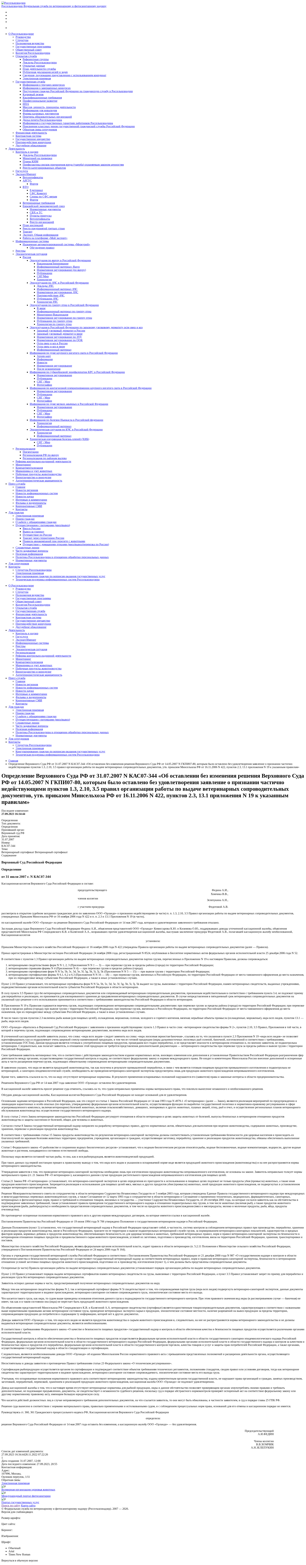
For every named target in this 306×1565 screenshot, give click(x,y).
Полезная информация (29, 553)
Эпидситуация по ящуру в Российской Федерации (60, 260)
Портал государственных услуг (20, 1502)
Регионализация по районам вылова (45, 458)
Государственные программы (33, 46)
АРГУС (27, 180)
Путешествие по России (37, 534)
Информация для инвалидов (40, 110)
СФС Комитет (38, 193)
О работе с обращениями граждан (36, 522)
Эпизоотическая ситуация (31, 253)
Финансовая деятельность (31, 132)
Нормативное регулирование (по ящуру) (61, 269)
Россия (27, 257)
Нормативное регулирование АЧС (57, 292)
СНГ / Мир (43, 381)
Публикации (44, 273)
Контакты (21, 509)
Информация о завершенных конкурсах (47, 88)
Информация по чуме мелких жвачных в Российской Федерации (69, 403)
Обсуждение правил (42, 247)
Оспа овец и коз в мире (51, 346)
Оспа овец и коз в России (52, 343)
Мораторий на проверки (37, 158)
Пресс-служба (16, 483)
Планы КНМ (30, 161)
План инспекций (33, 225)
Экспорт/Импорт (26, 174)
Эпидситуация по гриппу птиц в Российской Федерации (64, 305)
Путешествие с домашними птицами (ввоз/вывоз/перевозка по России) (66, 544)
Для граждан (16, 512)
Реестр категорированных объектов (44, 167)
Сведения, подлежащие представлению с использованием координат (64, 75)
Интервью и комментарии (31, 499)
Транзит (27, 231)
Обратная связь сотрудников (40, 129)
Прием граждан (25, 518)
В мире (41, 308)
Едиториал (36, 190)
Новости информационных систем (37, 493)
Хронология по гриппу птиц (54, 324)
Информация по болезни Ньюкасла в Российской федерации (66, 419)
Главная (13, 760)
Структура (22, 40)
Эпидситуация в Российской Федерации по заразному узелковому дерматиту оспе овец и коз (86, 327)
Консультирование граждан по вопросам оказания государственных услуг (60, 576)
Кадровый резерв (33, 94)
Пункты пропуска (41, 215)
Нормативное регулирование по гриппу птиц (64, 317)
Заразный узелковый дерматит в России (61, 330)
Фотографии (44, 384)
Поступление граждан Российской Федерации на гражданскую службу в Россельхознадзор (78, 91)
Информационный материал (54, 349)
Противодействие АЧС (51, 295)
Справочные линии (27, 547)
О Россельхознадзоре (21, 33)
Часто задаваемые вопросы (32, 550)
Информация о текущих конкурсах (44, 84)
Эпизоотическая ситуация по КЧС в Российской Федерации (66, 429)
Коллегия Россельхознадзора (33, 52)
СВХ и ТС (36, 212)
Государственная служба (30, 81)
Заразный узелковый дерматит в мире (60, 333)
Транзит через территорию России (43, 538)
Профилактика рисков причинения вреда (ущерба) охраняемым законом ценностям (73, 164)
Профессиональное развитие (40, 100)
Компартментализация (29, 467)
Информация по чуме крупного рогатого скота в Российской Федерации (74, 352)
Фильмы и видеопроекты (31, 502)
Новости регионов (27, 490)
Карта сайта (28, 1505)
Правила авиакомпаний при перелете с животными (54, 541)
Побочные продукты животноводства (38, 474)
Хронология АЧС (47, 301)
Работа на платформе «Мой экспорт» (45, 238)
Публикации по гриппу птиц (54, 321)
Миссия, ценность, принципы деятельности (49, 107)
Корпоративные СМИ (29, 506)
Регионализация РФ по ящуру (41, 455)
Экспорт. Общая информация (40, 234)
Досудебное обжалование (31, 145)
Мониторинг (23, 464)
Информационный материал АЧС (57, 289)
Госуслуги (22, 171)
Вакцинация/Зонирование (53, 263)
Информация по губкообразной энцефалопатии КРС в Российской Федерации (77, 372)
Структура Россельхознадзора (34, 569)
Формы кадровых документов (41, 113)
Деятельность (16, 148)
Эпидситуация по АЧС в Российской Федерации (59, 282)
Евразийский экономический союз (44, 206)
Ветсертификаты (33, 177)
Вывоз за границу (33, 531)
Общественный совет (29, 49)
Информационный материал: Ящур (58, 266)
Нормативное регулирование (54, 365)
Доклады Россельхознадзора (40, 62)
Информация (45, 359)
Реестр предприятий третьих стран (44, 228)
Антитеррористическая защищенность (39, 480)
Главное (20, 486)
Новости (42, 362)
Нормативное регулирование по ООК (60, 340)
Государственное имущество (33, 139)
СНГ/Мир (43, 276)
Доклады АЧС (45, 285)
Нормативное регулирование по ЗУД (59, 336)
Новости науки (25, 496)
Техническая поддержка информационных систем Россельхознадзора (58, 579)
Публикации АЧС (47, 298)
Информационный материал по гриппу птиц (64, 311)
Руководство (23, 36)
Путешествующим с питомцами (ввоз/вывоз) (43, 525)
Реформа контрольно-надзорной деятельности (43, 461)
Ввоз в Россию (32, 528)
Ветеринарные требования (39, 202)
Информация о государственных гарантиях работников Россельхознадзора (68, 123)
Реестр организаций (42, 222)
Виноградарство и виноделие (33, 477)
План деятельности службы (39, 68)
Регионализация (25, 448)
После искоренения (48, 368)
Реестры (21, 250)
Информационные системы (32, 241)
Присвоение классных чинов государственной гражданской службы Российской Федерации (79, 126)
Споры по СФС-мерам (43, 196)
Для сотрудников (18, 563)
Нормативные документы (45, 209)
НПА (26, 103)
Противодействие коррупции (33, 142)
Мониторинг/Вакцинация (52, 314)
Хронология (44, 279)
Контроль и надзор (27, 151)
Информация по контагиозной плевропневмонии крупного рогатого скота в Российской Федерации (91, 388)
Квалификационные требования (42, 97)
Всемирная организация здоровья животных (28, 1489)
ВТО (26, 186)
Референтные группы (36, 59)
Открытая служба (26, 56)
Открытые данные (34, 65)
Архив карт (44, 356)
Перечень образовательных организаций (47, 116)
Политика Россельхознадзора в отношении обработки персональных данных (62, 557)
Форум (34, 183)
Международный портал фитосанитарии (26, 1495)
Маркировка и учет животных (34, 470)
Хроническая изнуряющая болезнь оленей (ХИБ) (59, 439)
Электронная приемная (37, 78)
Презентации (31, 451)
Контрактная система (28, 135)
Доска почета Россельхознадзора (42, 119)
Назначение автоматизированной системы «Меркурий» (56, 244)
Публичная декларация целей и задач (45, 72)
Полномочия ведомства (30, 43)
